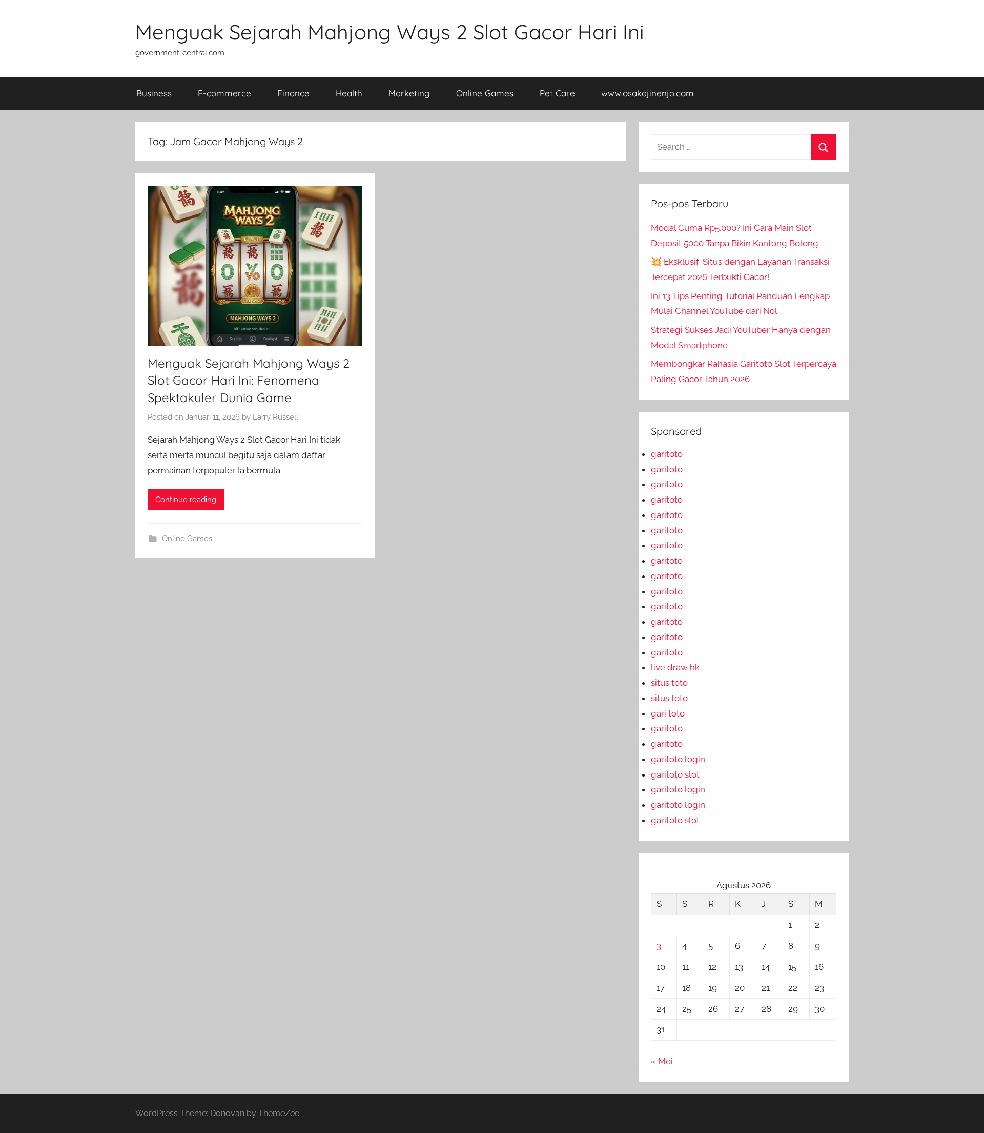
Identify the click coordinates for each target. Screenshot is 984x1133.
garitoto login (678, 759)
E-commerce (224, 93)
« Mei (662, 1061)
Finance (293, 93)
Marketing (409, 93)
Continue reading (185, 499)
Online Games (485, 93)
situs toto (669, 683)
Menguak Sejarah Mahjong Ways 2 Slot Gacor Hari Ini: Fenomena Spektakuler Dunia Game (249, 380)
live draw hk (675, 667)
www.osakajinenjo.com (647, 93)
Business (154, 93)
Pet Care (557, 93)
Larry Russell (275, 417)
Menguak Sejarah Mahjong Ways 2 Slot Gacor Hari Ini (389, 32)
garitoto (667, 454)
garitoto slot (675, 774)
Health (349, 93)
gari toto (668, 713)
